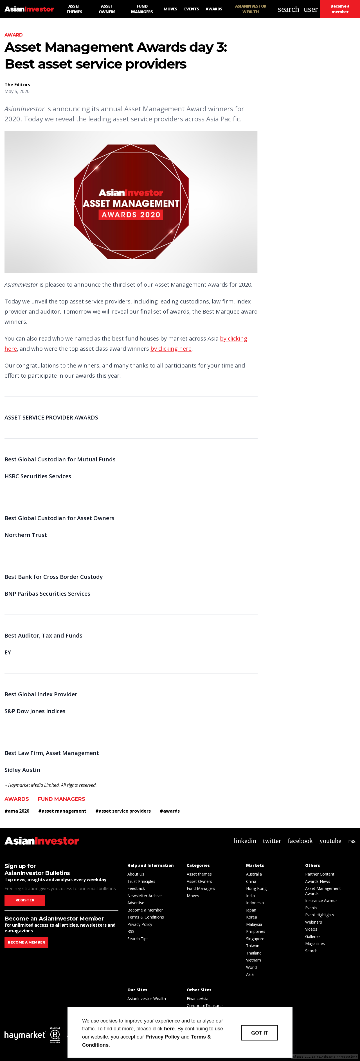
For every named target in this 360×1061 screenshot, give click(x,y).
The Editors (17, 84)
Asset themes (199, 874)
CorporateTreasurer (205, 1005)
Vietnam (253, 960)
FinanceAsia (197, 998)
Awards (16, 799)
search (288, 8)
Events (311, 907)
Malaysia (254, 924)
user (311, 8)
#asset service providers (123, 811)
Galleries (313, 936)
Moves (193, 895)
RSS (130, 931)
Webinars (313, 922)
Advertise (135, 902)
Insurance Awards (321, 900)
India (250, 895)
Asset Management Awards (323, 891)
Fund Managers (61, 799)
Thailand (254, 953)
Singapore (255, 938)
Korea (251, 917)
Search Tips (137, 938)
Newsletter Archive (144, 895)
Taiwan (252, 945)
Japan (251, 910)
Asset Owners (199, 881)
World (251, 967)
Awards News (317, 881)
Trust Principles (141, 881)
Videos (311, 929)
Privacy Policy (139, 924)
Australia (254, 874)
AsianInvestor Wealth (146, 998)
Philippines (255, 931)
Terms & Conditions (145, 917)
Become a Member (145, 910)
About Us (135, 874)
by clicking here (171, 348)
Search (311, 950)
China (251, 881)
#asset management (62, 811)
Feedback (136, 888)
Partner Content (319, 874)
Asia (250, 974)
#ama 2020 (16, 811)
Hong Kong (256, 888)
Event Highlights (319, 914)
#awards (170, 811)
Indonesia (255, 902)
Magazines (315, 943)
